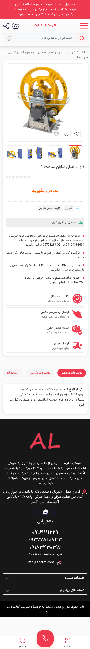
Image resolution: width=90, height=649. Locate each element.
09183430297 (45, 548)
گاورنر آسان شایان (50, 52)
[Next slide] (14, 134)
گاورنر (72, 52)
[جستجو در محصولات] (82, 38)
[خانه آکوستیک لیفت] (45, 25)
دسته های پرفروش (71, 590)
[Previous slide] (24, 134)
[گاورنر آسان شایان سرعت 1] (45, 102)
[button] (84, 26)
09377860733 (45, 540)
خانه (84, 52)
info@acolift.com (41, 562)
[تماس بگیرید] (45, 638)
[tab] (71, 373)
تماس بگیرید (45, 191)
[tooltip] (76, 134)
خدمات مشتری (73, 577)
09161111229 (45, 532)
